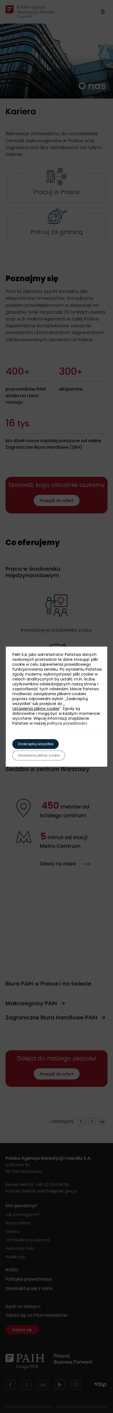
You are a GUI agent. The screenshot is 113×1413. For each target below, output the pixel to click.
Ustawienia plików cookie (35, 708)
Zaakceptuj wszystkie (35, 744)
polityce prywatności (67, 723)
